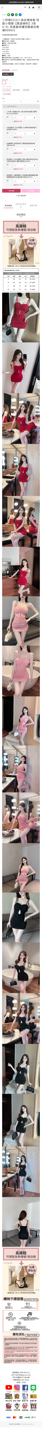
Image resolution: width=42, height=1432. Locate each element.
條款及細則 (17, 1424)
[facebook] (12, 14)
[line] (8, 14)
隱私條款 (11, 1424)
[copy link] (20, 14)
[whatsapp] (16, 14)
